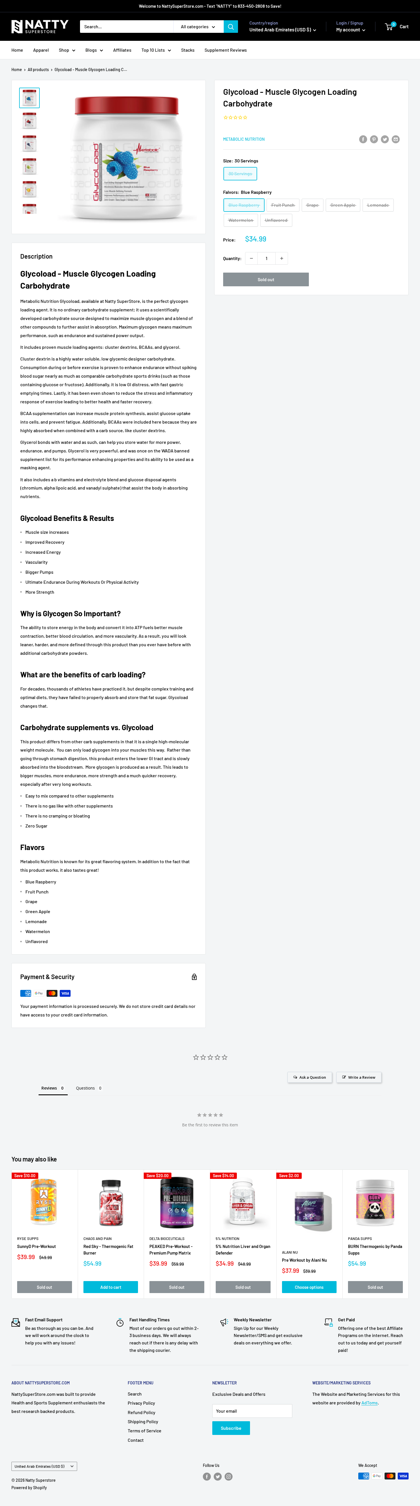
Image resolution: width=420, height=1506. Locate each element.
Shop (64, 50)
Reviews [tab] (49, 1088)
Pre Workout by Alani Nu (304, 1260)
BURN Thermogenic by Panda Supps (375, 1249)
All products (38, 69)
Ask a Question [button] (312, 1077)
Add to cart (110, 1287)
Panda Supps (360, 1238)
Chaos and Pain (97, 1238)
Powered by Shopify (29, 1487)
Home (17, 50)
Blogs (91, 50)
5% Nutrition (227, 1238)
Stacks (188, 50)
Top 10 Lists (153, 50)
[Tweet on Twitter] (385, 138)
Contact (136, 1440)
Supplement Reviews (226, 50)
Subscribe (231, 1428)
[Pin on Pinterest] (374, 138)
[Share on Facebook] (363, 138)
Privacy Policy (141, 1403)
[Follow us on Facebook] (207, 1477)
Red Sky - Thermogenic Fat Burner (108, 1249)
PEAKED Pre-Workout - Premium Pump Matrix (171, 1249)
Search (135, 1393)
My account (348, 29)
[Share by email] (396, 138)
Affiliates (122, 50)
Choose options (309, 1287)
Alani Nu (290, 1252)
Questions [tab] (85, 1088)
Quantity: (232, 258)
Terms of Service (144, 1430)
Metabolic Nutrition (244, 139)
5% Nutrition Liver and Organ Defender (243, 1249)
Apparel (41, 50)
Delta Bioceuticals (167, 1238)
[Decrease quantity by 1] (251, 258)
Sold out (266, 279)
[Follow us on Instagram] (229, 1477)
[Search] (231, 26)
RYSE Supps (28, 1238)
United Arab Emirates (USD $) (39, 1466)
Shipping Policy (143, 1421)
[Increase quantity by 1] (282, 258)
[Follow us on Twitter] (218, 1477)
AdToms (369, 1402)
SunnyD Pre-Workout (36, 1246)
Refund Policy (141, 1412)
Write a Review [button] (361, 1077)
